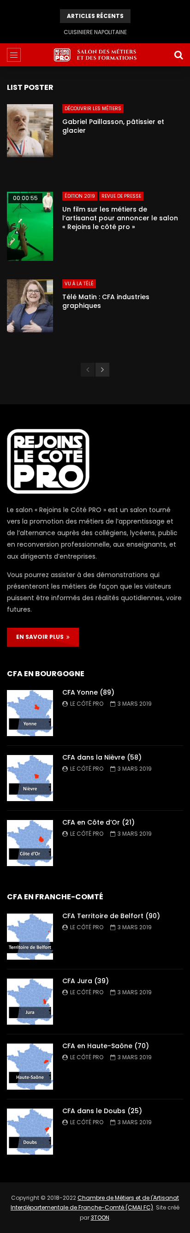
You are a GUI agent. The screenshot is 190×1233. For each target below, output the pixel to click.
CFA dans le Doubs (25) (102, 1110)
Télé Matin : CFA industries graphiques (105, 301)
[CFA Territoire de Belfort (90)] (30, 937)
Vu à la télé (79, 283)
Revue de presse (121, 196)
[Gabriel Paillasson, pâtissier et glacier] (30, 138)
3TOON (100, 1217)
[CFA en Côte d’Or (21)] (30, 843)
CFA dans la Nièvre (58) (102, 757)
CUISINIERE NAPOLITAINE (95, 32)
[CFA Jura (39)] (30, 1002)
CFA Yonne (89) (88, 692)
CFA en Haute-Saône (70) (105, 1045)
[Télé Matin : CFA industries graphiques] (30, 313)
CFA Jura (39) (85, 980)
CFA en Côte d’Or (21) (98, 822)
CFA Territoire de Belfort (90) (111, 915)
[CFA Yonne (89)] (30, 713)
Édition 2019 (80, 196)
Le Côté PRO (86, 704)
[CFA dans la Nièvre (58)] (30, 778)
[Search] (178, 54)
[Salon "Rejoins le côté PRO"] (95, 55)
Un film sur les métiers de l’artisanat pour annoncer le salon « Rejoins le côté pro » (120, 218)
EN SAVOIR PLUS (41, 637)
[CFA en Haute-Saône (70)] (30, 1067)
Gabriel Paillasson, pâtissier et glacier (113, 126)
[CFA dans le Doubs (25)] (30, 1132)
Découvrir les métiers (93, 108)
